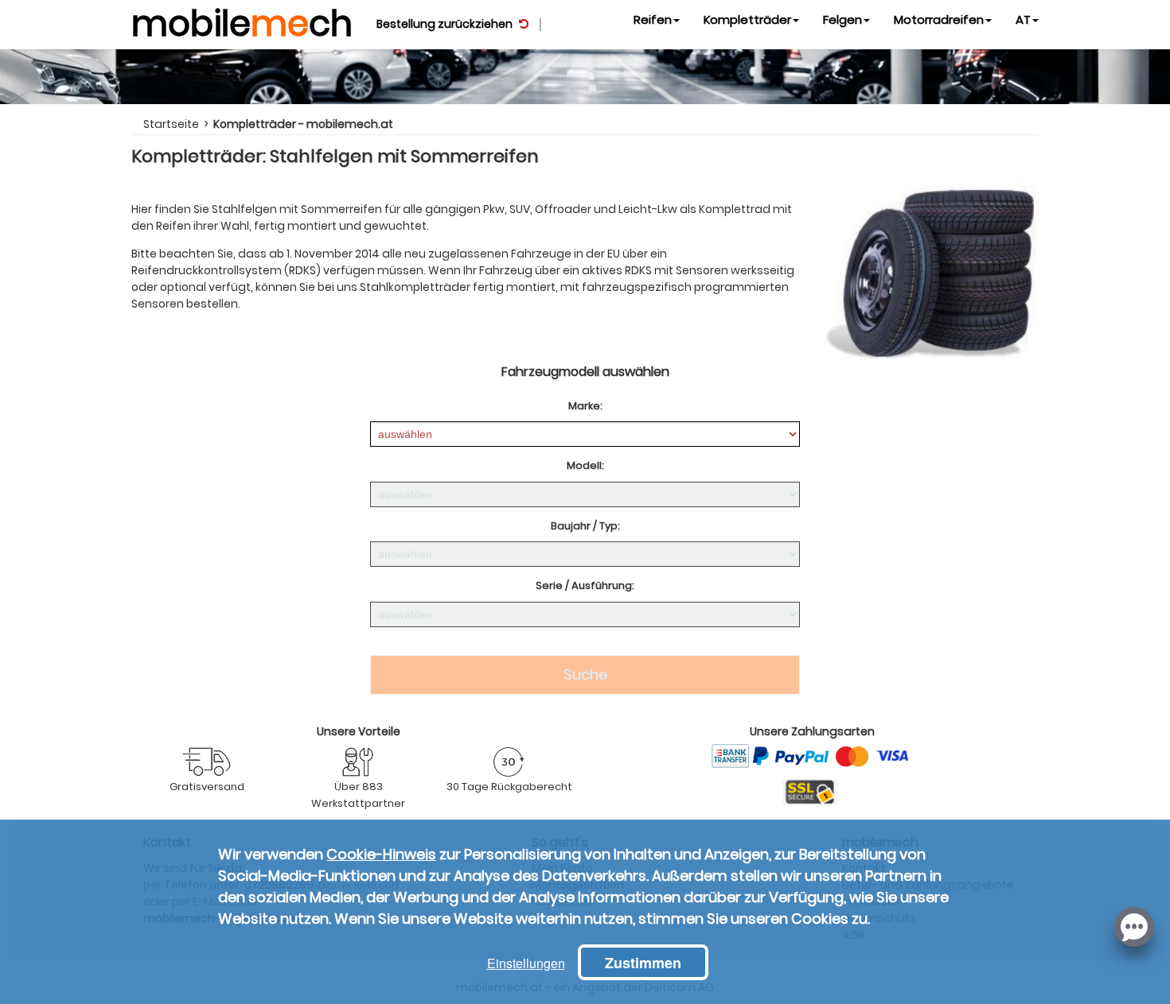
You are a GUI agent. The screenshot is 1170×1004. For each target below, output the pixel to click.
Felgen (842, 19)
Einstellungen (526, 963)
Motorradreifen (939, 19)
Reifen (653, 19)
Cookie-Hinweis (381, 854)
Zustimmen (643, 962)
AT (1023, 19)
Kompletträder (747, 19)
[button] (1134, 925)
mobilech (242, 20)
